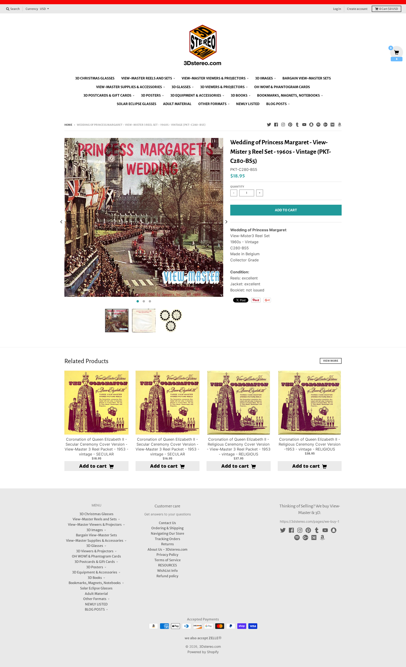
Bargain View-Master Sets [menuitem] (306, 78)
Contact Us (167, 523)
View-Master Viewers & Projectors (95, 524)
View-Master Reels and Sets (95, 519)
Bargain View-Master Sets (96, 535)
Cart (388, 9)
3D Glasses (94, 546)
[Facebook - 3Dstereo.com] (276, 124)
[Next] (226, 221)
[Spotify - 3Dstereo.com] (318, 124)
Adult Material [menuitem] (177, 104)
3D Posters (94, 567)
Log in (337, 9)
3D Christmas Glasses (96, 514)
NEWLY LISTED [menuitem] (247, 104)
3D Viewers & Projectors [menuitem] (222, 87)
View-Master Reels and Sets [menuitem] (146, 78)
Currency (32, 9)
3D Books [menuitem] (239, 95)
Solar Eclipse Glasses (96, 588)
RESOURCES (167, 565)
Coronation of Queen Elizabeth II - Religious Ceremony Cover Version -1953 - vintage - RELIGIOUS (309, 444)
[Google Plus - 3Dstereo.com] (325, 124)
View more (330, 360)
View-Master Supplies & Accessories (94, 540)
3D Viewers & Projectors (94, 551)
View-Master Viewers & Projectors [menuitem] (214, 78)
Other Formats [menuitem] (212, 104)
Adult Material (96, 594)
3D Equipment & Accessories (94, 572)
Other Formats (94, 599)
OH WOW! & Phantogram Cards (96, 556)
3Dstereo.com (210, 646)
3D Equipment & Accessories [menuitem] (195, 95)
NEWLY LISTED (96, 604)
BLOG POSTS (95, 609)
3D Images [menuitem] (264, 78)
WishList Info (167, 571)
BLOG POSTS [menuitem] (276, 104)
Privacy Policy (167, 555)
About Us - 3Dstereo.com (167, 549)
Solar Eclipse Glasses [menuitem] (136, 104)
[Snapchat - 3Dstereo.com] (311, 124)
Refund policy (167, 576)
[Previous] (61, 221)
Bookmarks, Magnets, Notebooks (95, 583)
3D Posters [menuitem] (151, 95)
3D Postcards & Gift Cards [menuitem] (107, 95)
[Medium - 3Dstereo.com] (332, 124)
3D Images (94, 530)
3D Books (95, 578)
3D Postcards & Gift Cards (94, 562)
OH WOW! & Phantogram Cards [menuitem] (282, 87)
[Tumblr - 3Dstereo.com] (297, 124)
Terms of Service (167, 560)
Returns (167, 544)
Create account (357, 9)
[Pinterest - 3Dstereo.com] (290, 124)
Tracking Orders (167, 539)
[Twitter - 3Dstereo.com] (269, 124)
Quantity (237, 186)
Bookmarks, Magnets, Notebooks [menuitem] (288, 95)
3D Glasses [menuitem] (181, 87)
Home (68, 124)
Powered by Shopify (203, 652)
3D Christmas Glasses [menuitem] (94, 78)
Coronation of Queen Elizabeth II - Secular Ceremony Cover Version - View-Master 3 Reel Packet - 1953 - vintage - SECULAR (96, 446)
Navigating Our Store (167, 533)
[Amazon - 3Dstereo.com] (339, 124)
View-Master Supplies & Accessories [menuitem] (129, 87)
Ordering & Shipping (167, 528)
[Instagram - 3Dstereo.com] (283, 124)
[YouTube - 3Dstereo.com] (304, 124)
